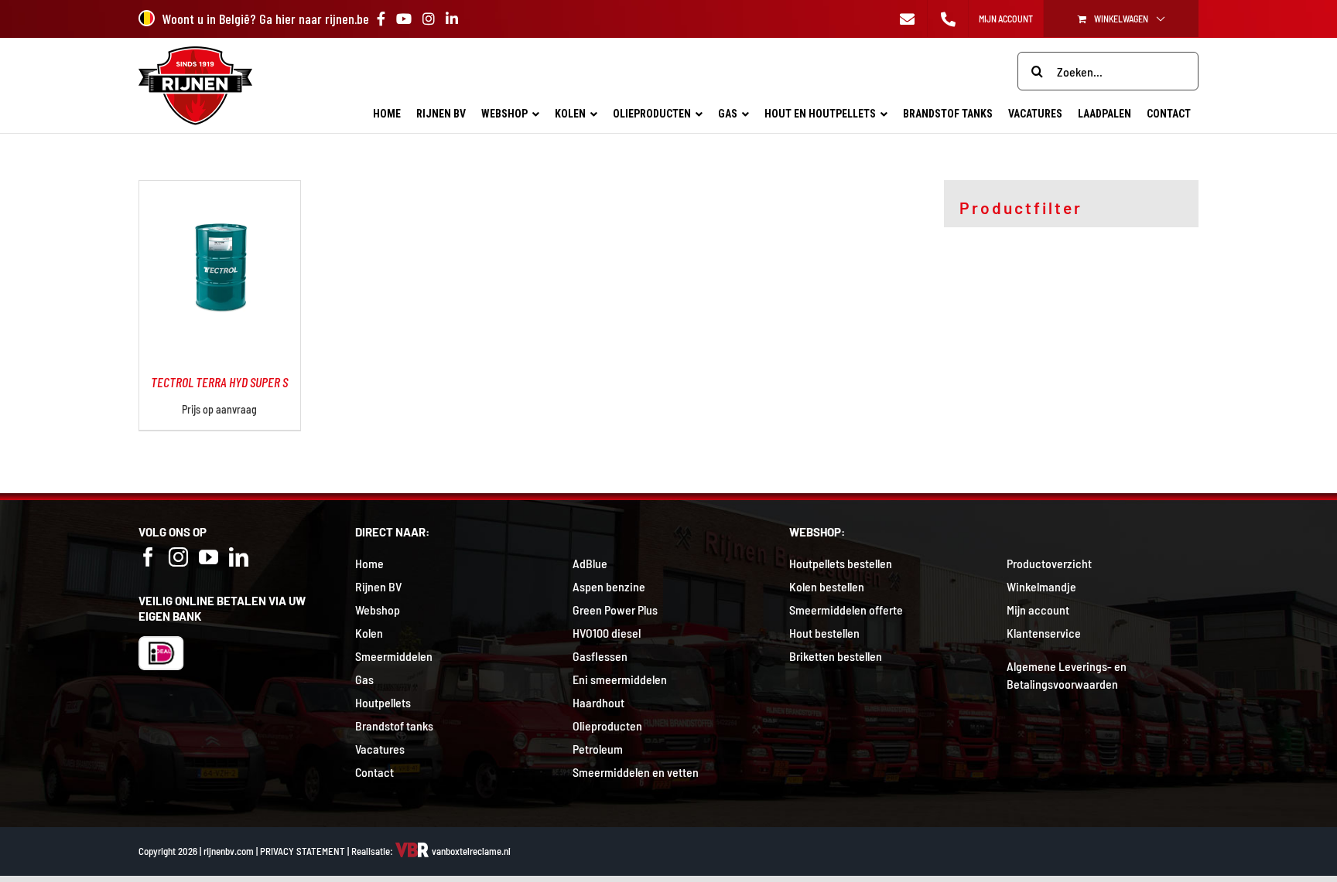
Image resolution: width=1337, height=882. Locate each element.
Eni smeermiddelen (620, 679)
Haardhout (598, 702)
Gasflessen (600, 656)
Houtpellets (383, 702)
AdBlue (590, 563)
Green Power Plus (615, 609)
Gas (364, 679)
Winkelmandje (1041, 586)
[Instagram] (178, 557)
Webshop (377, 609)
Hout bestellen (824, 632)
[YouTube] (208, 557)
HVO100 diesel (607, 632)
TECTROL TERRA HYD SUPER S (219, 381)
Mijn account (1038, 609)
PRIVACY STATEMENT (302, 851)
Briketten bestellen (835, 656)
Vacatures (380, 748)
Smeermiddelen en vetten (636, 772)
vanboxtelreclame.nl (470, 851)
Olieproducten (607, 725)
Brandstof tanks (394, 725)
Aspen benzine (609, 586)
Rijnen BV (378, 586)
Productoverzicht (1049, 563)
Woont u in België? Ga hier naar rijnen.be (265, 18)
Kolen (369, 632)
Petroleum (598, 748)
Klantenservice (1044, 632)
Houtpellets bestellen (840, 563)
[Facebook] (148, 557)
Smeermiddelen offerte (846, 609)
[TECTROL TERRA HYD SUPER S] (219, 189)
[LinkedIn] (238, 557)
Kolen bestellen (826, 586)
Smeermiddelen (394, 656)
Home (369, 563)
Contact (374, 772)
